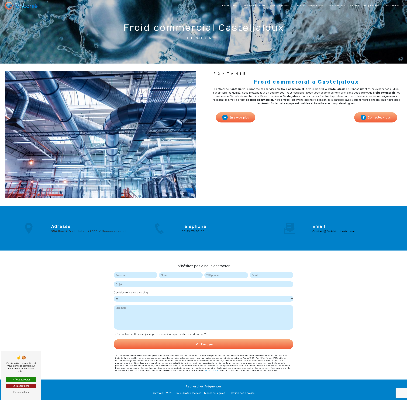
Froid (235, 5)
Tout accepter (22, 379)
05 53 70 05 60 (193, 231)
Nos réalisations (337, 5)
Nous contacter (391, 5)
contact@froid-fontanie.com (333, 231)
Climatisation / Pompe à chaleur (309, 5)
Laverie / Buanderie (279, 5)
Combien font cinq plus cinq (131, 292)
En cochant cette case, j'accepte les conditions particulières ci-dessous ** (162, 334)
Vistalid (159, 393)
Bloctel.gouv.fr (211, 370)
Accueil (225, 5)
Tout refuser (22, 386)
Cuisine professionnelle (254, 5)
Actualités (354, 5)
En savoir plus (239, 117)
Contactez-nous (379, 117)
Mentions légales (214, 393)
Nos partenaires (371, 5)
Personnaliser (21, 392)
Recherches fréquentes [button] (204, 386)
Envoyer (207, 344)
